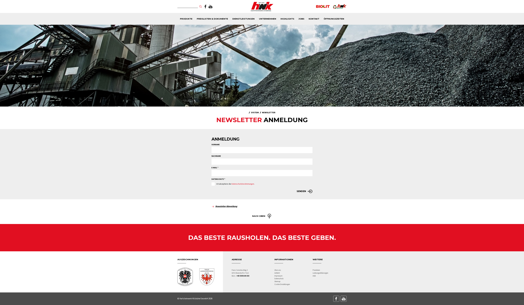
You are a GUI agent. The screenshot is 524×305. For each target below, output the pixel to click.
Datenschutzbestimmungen (243, 184)
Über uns (277, 270)
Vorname (216, 144)
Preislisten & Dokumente (212, 18)
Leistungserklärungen (320, 273)
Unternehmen (267, 18)
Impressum (278, 276)
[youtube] (210, 6)
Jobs (301, 18)
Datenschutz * (218, 179)
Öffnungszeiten (334, 18)
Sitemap (277, 281)
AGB (314, 276)
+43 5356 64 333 (242, 276)
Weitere (318, 259)
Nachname (216, 156)
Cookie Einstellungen (282, 284)
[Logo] (262, 6)
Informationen (283, 259)
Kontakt (314, 18)
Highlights (287, 18)
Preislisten (316, 270)
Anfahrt (277, 273)
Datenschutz (279, 278)
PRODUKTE (186, 18)
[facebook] (205, 6)
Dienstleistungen (243, 18)
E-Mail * (215, 168)
